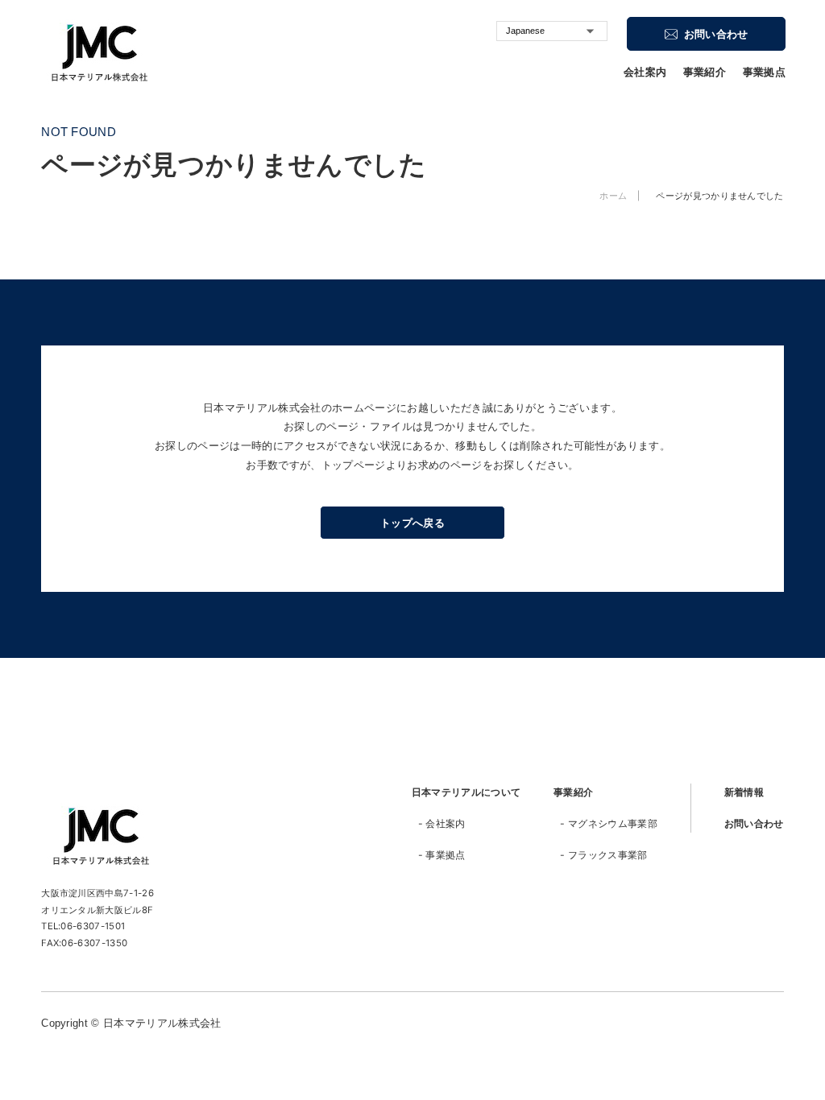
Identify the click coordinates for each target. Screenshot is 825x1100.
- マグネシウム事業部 (608, 823)
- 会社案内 (442, 823)
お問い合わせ (754, 823)
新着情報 (744, 792)
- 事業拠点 (442, 855)
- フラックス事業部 (603, 855)
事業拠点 (764, 72)
